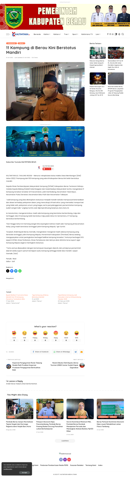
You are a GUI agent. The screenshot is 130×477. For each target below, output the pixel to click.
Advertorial (11, 43)
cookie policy (8, 469)
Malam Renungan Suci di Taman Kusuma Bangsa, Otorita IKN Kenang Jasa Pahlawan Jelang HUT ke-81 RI (97, 91)
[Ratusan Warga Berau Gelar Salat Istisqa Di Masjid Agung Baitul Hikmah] (98, 53)
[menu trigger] (9, 34)
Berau (21, 43)
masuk (18, 384)
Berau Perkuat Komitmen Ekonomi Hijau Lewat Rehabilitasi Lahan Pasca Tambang (110, 424)
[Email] (81, 351)
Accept (24, 472)
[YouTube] (113, 34)
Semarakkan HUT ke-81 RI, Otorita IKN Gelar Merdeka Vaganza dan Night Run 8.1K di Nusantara (115, 65)
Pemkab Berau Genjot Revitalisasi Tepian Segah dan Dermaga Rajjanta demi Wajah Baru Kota (19, 424)
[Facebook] (108, 34)
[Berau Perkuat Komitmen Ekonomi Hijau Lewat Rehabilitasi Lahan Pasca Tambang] (110, 409)
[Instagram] (110, 34)
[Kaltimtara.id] (21, 34)
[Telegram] (75, 351)
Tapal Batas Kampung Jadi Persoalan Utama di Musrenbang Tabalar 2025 (69, 297)
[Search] (122, 34)
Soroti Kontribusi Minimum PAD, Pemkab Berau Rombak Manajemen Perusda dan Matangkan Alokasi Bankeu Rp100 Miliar (80, 426)
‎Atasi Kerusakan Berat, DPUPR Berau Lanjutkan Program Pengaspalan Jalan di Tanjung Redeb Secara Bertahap (115, 91)
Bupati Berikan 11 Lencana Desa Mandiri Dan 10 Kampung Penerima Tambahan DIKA (17, 297)
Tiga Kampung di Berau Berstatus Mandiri (40, 296)
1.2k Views (35, 57)
